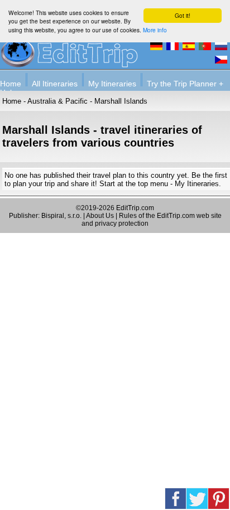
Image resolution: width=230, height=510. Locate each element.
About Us (100, 216)
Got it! (182, 15)
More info (155, 30)
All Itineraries (55, 83)
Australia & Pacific (57, 101)
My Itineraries (112, 83)
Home (10, 83)
